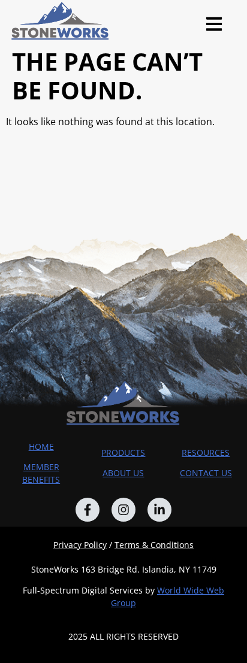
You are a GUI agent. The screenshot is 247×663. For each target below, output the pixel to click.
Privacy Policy (80, 544)
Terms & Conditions (154, 544)
